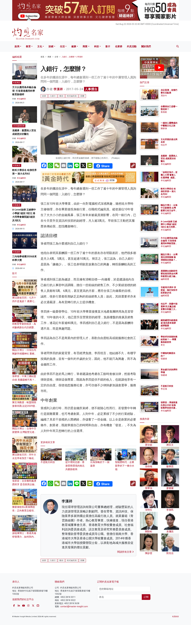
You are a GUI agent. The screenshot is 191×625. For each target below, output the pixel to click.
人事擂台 (91, 89)
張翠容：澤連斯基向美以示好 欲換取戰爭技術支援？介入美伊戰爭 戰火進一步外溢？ (169, 408)
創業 (44, 96)
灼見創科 (16, 252)
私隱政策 (175, 617)
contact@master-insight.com (74, 606)
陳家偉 (164, 128)
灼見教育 (16, 165)
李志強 (164, 389)
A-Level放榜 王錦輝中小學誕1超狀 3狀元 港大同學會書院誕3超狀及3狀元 (169, 227)
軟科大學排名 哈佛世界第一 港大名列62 (168, 191)
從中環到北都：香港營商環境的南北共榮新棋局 (74, 466)
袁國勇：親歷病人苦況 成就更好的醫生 (169, 158)
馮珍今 (164, 95)
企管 (56, 57)
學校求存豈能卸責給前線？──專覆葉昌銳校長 (169, 339)
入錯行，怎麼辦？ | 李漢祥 (72, 57)
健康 (73, 46)
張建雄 (164, 358)
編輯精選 (165, 279)
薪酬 (82, 96)
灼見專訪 (16, 83)
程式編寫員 (72, 96)
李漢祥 (58, 89)
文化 (39, 46)
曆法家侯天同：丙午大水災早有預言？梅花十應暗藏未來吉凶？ (24, 458)
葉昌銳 (164, 112)
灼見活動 (132, 46)
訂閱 (146, 597)
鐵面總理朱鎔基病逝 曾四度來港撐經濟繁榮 (169, 323)
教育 (28, 46)
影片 (107, 46)
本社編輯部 (21, 99)
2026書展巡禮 (18, 126)
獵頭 (61, 96)
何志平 (164, 145)
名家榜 (118, 46)
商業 (85, 46)
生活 (62, 46)
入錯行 (53, 96)
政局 (17, 46)
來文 (163, 345)
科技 (96, 46)
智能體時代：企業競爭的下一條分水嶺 (124, 466)
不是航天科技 (167, 386)
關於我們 (146, 46)
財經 (51, 46)
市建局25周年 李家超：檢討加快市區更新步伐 (169, 290)
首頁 (42, 57)
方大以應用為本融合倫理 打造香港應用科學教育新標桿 (24, 91)
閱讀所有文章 (124, 551)
